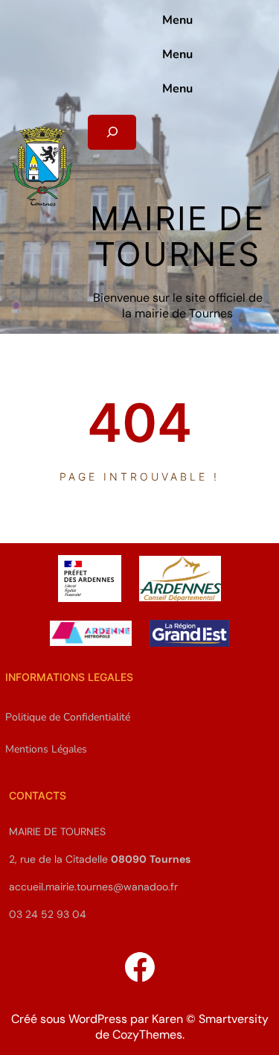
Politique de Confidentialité (67, 717)
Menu (177, 20)
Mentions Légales (46, 749)
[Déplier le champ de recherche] (112, 132)
